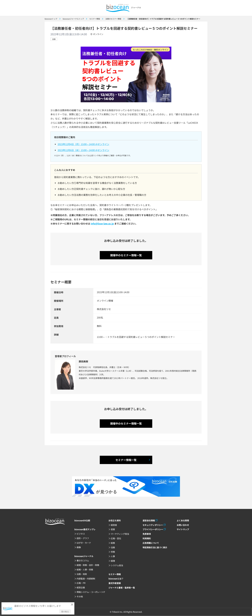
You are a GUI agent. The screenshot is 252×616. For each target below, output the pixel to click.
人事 (113, 556)
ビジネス (81, 533)
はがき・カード (84, 542)
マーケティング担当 (120, 533)
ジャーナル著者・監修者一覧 (121, 587)
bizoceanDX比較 (82, 520)
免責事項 (147, 533)
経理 (113, 560)
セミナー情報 (114, 574)
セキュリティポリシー (153, 524)
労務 (113, 551)
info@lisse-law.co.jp (102, 223)
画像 (79, 547)
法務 (54, 39)
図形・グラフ (83, 538)
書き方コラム (83, 560)
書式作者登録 (114, 583)
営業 (113, 529)
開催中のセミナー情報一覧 (126, 255)
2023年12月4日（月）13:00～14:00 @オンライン (83, 144)
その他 (80, 596)
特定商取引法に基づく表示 (155, 547)
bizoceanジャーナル (83, 556)
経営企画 (81, 587)
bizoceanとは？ (116, 578)
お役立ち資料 (114, 520)
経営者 (114, 524)
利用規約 (147, 538)
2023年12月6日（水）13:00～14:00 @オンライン (83, 150)
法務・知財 (82, 574)
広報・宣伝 (116, 538)
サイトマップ (183, 529)
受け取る (65, 611)
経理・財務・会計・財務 (88, 565)
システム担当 (117, 565)
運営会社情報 (149, 520)
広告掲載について (151, 542)
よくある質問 (183, 520)
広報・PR (81, 582)
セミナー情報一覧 (126, 460)
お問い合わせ (183, 524)
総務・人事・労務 (85, 569)
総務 (113, 542)
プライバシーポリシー (153, 529)
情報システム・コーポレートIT (91, 592)
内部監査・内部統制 (86, 578)
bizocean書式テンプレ (85, 529)
